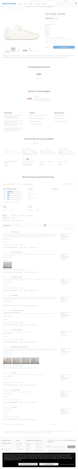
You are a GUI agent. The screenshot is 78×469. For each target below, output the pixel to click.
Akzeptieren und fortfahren (28, 464)
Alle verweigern (49, 464)
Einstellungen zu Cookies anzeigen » (67, 464)
